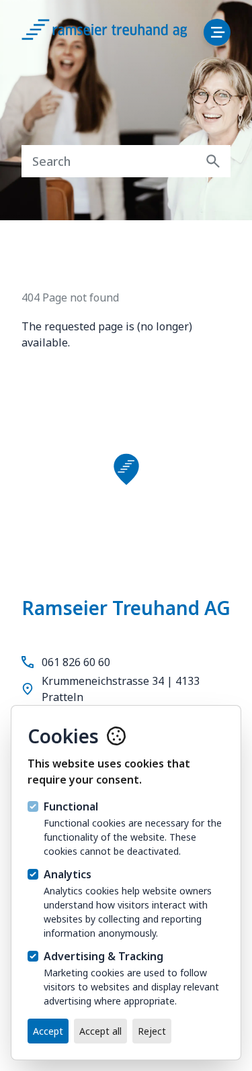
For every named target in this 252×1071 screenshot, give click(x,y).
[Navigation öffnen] (217, 32)
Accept (48, 1031)
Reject (152, 1031)
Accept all (100, 1031)
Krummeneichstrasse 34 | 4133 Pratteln (121, 688)
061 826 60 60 (76, 662)
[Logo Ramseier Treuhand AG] (118, 33)
